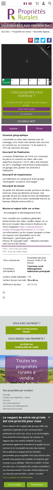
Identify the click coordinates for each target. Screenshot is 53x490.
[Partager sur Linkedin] (36, 40)
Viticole (6, 400)
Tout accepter (14, 484)
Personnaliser (37, 484)
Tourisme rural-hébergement (15, 406)
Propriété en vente (21, 31)
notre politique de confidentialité (17, 477)
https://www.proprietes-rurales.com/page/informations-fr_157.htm (23, 228)
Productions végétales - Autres (16, 397)
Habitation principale (12, 409)
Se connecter (26, 114)
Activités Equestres (11, 403)
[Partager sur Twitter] (43, 40)
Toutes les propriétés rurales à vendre (26, 369)
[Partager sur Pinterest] (30, 40)
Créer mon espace (26, 109)
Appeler (13, 128)
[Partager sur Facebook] (49, 40)
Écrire (39, 128)
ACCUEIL (5, 31)
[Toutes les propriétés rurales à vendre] (26, 18)
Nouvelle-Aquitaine (42, 31)
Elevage (6, 395)
